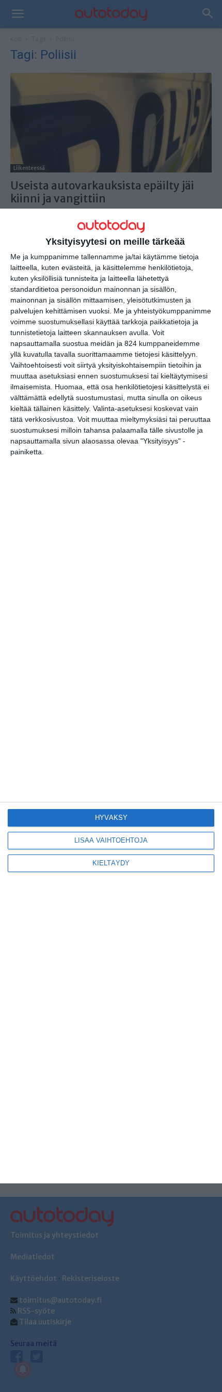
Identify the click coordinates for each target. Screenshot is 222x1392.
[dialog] (111, 696)
